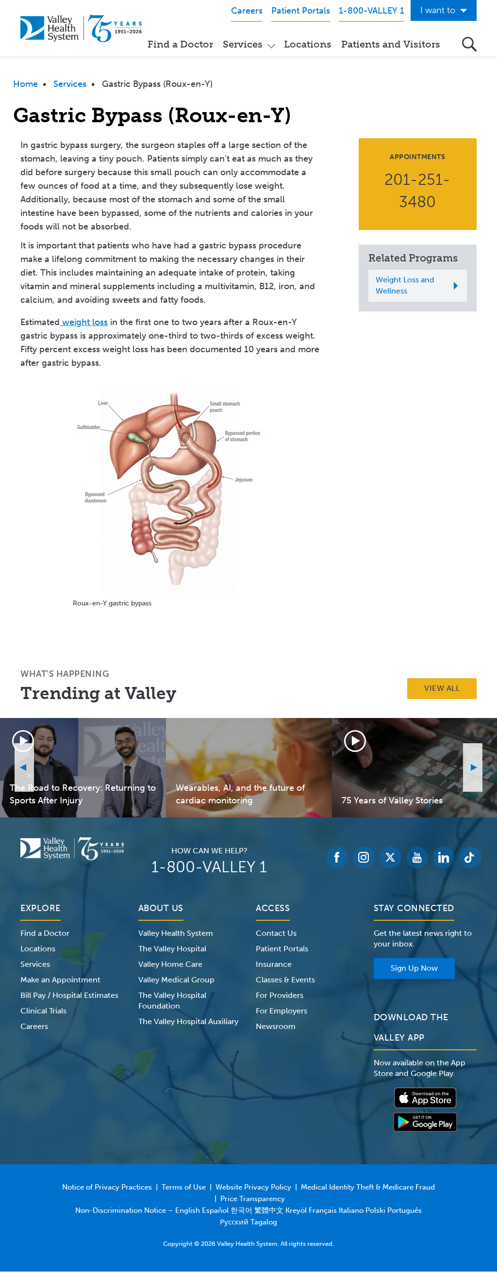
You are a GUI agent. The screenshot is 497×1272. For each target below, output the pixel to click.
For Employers (281, 1010)
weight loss (84, 322)
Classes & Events (285, 979)
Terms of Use (184, 1187)
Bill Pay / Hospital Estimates (69, 995)
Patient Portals (282, 948)
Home (25, 84)
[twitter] (390, 857)
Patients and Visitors (390, 44)
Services (243, 44)
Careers (34, 1026)
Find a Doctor (180, 44)
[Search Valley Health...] (469, 44)
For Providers (279, 995)
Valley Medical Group (176, 979)
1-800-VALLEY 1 (209, 867)
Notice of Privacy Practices (107, 1187)
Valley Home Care (170, 964)
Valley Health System (175, 933)
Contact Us (276, 933)
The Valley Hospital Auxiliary (188, 1021)
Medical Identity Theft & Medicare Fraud (368, 1187)
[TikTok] (470, 857)
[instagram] (364, 857)
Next (472, 767)
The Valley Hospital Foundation (172, 1001)
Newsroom (276, 1026)
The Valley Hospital (172, 948)
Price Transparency (252, 1198)
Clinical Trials (43, 1010)
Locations (307, 44)
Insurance (274, 964)
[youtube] (417, 857)
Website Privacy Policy (253, 1187)
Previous (24, 767)
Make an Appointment (60, 979)
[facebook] (337, 857)
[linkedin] (444, 857)
